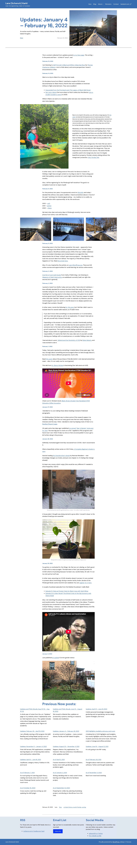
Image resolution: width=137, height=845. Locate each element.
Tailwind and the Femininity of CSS (69, 340)
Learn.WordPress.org (75, 265)
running (84, 807)
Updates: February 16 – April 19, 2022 (32, 731)
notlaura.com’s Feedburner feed (33, 831)
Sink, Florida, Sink (93, 157)
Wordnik (80, 192)
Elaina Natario (86, 340)
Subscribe (58, 831)
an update (55, 658)
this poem (49, 359)
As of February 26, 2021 (93, 760)
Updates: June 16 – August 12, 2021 (97, 746)
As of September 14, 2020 (61, 788)
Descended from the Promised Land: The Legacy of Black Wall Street (68, 90)
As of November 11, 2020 (94, 773)
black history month (71, 807)
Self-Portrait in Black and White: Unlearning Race (69, 65)
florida (79, 807)
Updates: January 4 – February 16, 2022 (66, 731)
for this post (70, 307)
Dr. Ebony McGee (57, 365)
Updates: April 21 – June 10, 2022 (96, 709)
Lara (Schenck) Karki (12, 842)
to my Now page (78, 55)
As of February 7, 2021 (27, 773)
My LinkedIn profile (95, 836)
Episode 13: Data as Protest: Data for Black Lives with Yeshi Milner (67, 591)
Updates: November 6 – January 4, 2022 (33, 746)
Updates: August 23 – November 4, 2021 (66, 746)
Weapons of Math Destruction (52, 277)
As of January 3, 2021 (60, 773)
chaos (50, 208)
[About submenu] (102, 4)
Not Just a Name (51, 92)
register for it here (85, 583)
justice (49, 206)
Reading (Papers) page (49, 424)
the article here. (63, 261)
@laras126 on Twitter (96, 833)
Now (21, 38)
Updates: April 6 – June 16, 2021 (30, 760)
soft (48, 203)
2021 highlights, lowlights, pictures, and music (100, 731)
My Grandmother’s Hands (61, 456)
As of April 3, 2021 (59, 760)
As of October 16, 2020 (27, 788)
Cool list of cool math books (51, 275)
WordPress (116, 842)
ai (64, 807)
